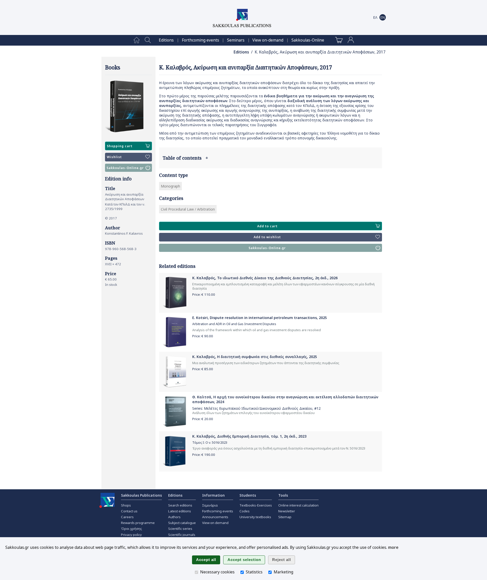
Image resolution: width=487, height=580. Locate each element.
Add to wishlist (267, 237)
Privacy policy (131, 534)
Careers (127, 517)
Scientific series (180, 528)
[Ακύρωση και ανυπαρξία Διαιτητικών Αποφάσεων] (128, 107)
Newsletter (286, 511)
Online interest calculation (298, 505)
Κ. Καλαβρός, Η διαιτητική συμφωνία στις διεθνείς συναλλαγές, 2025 (254, 356)
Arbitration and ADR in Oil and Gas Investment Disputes (234, 324)
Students (247, 495)
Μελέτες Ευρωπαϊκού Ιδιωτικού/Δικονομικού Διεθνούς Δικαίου (258, 408)
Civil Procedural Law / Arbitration (188, 209)
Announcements (215, 517)
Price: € (203, 294)
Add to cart (267, 226)
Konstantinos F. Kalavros (124, 233)
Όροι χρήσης (131, 528)
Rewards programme (138, 522)
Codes (244, 511)
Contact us (129, 511)
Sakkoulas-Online (307, 40)
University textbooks (255, 517)
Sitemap (284, 517)
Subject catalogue (182, 522)
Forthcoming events (200, 40)
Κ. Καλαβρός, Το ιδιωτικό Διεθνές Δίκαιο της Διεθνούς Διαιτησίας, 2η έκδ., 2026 (265, 277)
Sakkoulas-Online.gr (125, 168)
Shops (126, 505)
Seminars (236, 40)
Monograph (170, 186)
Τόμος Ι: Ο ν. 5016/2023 (209, 442)
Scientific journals (181, 534)
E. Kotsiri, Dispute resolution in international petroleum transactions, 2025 (259, 317)
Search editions (180, 505)
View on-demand (267, 40)
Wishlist (114, 157)
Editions (166, 40)
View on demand (215, 522)
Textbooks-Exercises (255, 505)
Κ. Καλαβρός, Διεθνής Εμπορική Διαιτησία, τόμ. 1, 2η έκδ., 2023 (249, 436)
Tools (283, 495)
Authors (174, 517)
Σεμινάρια (210, 505)
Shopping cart (119, 146)
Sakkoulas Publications (141, 495)
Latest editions (179, 511)
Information (213, 495)
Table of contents (185, 158)
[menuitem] (136, 40)
